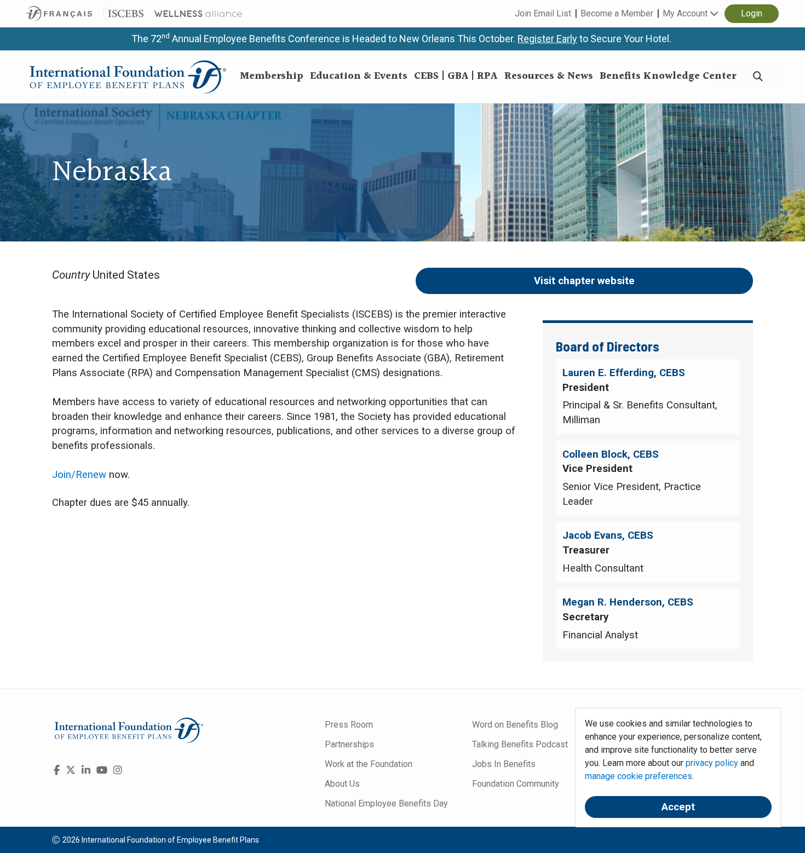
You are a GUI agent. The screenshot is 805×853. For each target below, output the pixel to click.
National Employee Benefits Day (386, 803)
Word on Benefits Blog (515, 724)
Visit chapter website (584, 281)
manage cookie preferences (638, 776)
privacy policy (712, 763)
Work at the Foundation (368, 764)
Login (751, 13)
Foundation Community (515, 784)
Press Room (349, 724)
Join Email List (543, 13)
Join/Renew (79, 475)
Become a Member (616, 13)
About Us (342, 784)
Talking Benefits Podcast (520, 744)
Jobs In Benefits (504, 764)
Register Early (547, 38)
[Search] (757, 77)
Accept (678, 807)
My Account (686, 13)
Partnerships (349, 744)
